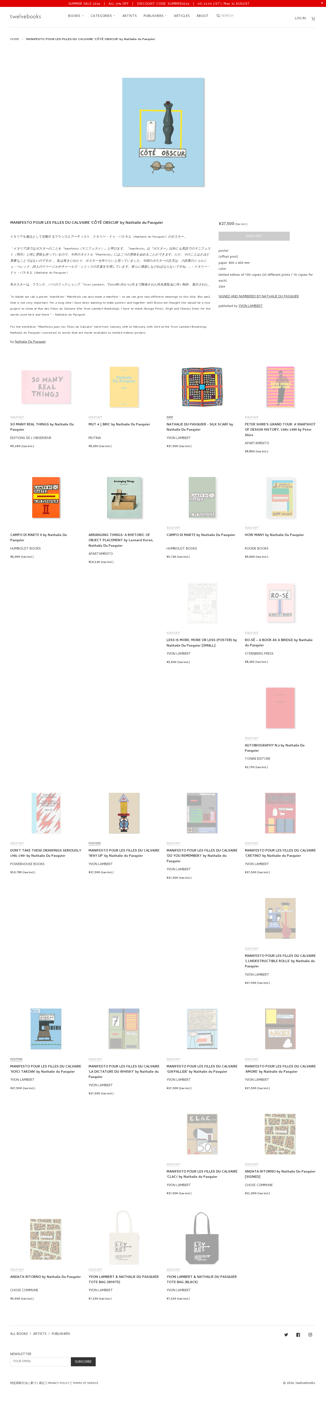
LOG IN (300, 18)
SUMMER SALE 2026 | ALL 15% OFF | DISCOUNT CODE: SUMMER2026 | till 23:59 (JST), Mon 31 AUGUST (159, 4)
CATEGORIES (102, 16)
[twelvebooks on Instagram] (310, 1335)
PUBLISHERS (154, 16)
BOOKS (74, 16)
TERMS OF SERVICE (85, 1383)
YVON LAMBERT (250, 306)
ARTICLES (182, 16)
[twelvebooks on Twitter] (286, 1335)
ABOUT (203, 16)
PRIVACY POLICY (58, 1383)
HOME (14, 39)
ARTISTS (129, 16)
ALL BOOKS (19, 1334)
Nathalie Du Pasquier (30, 342)
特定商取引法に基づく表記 (27, 1383)
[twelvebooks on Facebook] (298, 1335)
